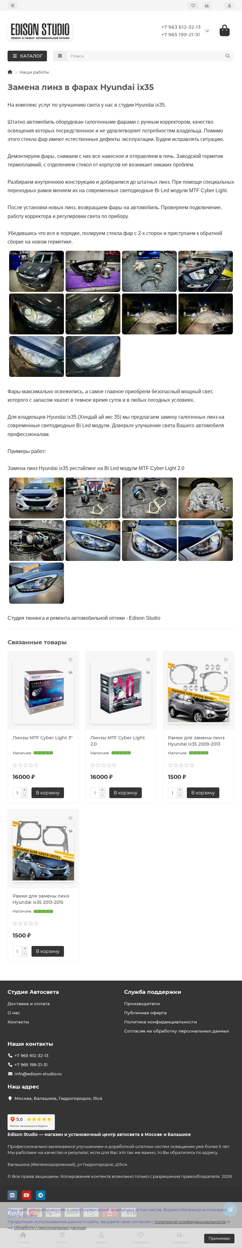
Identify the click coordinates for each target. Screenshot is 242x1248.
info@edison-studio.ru (38, 1073)
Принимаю (219, 1238)
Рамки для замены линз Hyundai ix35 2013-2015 (41, 899)
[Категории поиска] (60, 56)
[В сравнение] (71, 672)
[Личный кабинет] (229, 5)
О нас (14, 1012)
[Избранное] (193, 5)
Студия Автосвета (33, 992)
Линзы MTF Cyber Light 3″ (42, 738)
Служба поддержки (152, 992)
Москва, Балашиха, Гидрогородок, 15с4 (58, 1098)
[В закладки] (71, 660)
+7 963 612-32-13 (181, 27)
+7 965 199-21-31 (180, 34)
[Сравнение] (207, 5)
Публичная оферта (145, 1012)
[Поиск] (228, 56)
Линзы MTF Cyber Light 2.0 (117, 741)
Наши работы (34, 72)
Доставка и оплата (29, 1003)
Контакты (18, 1021)
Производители (142, 1003)
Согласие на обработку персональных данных (176, 1030)
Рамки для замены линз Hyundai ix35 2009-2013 (196, 741)
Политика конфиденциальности (160, 1021)
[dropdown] (13, 5)
